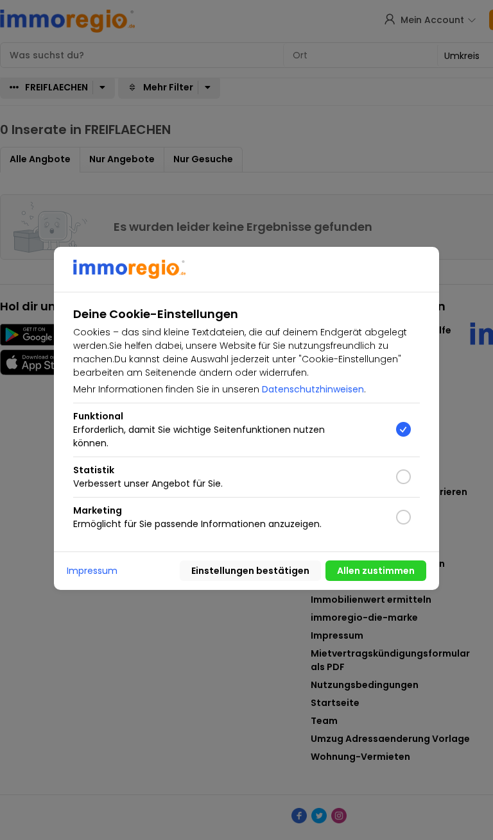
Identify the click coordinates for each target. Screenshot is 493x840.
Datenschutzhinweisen (313, 389)
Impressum (92, 570)
